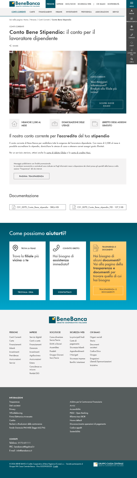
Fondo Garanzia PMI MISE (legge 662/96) (37, 427)
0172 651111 (24, 442)
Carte (11, 340)
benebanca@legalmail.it (24, 446)
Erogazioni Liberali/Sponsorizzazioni (98, 360)
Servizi (12, 362)
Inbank (12, 348)
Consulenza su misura (36, 368)
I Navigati (74, 354)
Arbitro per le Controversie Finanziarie (96, 401)
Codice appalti (76, 427)
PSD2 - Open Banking (89, 412)
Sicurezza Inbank (77, 347)
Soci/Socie (55, 332)
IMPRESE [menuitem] (59, 4)
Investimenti (14, 351)
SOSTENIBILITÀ (113, 4)
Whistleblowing (15, 412)
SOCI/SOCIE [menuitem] (70, 4)
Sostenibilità (75, 431)
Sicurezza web (77, 332)
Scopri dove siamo (106, 104)
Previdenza (13, 355)
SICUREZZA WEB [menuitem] (84, 4)
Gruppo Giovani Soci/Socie (57, 356)
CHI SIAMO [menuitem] (101, 4)
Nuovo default (86, 420)
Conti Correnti (44, 19)
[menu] (83, 4)
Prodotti (53, 351)
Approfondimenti (77, 351)
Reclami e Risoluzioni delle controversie (25, 423)
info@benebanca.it (24, 450)
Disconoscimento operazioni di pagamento (88, 423)
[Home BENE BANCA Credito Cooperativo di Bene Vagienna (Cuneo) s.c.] (24, 4)
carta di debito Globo (56, 152)
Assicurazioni (15, 359)
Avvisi (72, 405)
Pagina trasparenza (31, 176)
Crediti (55, 466)
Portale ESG (34, 373)
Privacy (12, 409)
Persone (33, 19)
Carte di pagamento (74, 342)
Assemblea (54, 347)
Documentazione (24, 195)
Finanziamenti (15, 344)
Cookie (12, 420)
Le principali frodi (77, 337)
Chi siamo (95, 332)
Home (26, 19)
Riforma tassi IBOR (88, 416)
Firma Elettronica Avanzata (20, 416)
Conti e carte (35, 340)
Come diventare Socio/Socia (56, 338)
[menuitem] (18, 12)
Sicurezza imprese (77, 358)
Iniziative (94, 365)
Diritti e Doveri (56, 343)
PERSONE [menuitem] (50, 4)
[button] (131, 4)
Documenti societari (94, 346)
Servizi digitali (36, 337)
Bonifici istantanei (77, 362)
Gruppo (93, 354)
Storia (92, 340)
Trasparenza (14, 401)
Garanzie (33, 348)
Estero (32, 362)
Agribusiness (35, 355)
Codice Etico (95, 351)
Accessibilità (75, 409)
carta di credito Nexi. (81, 152)
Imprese (33, 332)
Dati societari (14, 405)
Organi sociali (96, 337)
